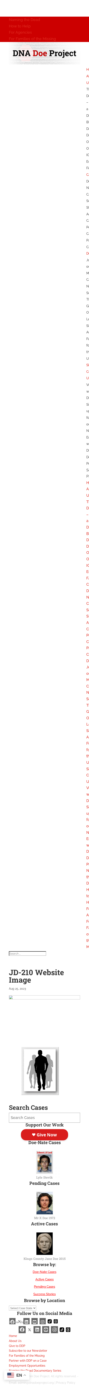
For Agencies (20, 32)
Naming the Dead (24, 19)
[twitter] (29, 1329)
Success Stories (44, 1294)
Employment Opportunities (27, 1365)
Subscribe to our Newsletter (28, 1350)
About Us (15, 1341)
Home (13, 1336)
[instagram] (54, 1329)
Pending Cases (44, 1287)
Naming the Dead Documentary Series (35, 1370)
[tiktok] (62, 1329)
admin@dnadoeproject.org (36, 1382)
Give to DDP (17, 1346)
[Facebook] (22, 1329)
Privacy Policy (65, 1382)
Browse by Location (44, 1300)
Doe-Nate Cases (44, 1272)
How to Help (20, 26)
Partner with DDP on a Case (28, 1360)
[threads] (68, 1329)
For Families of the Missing (32, 39)
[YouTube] (45, 1329)
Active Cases (44, 1279)
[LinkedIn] (37, 1329)
